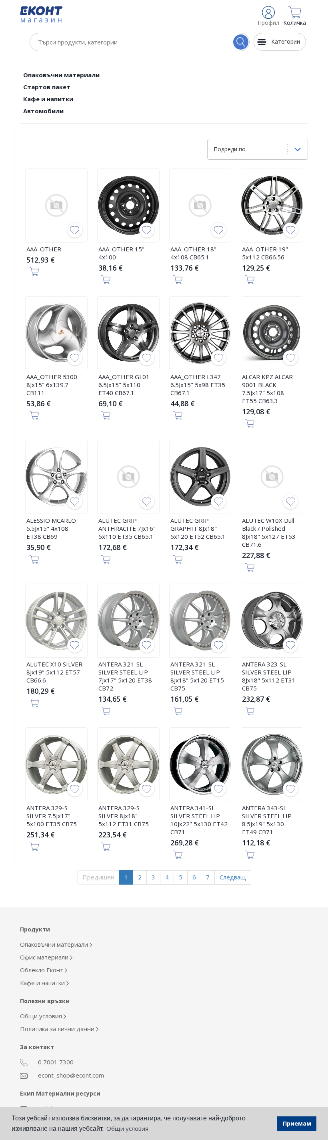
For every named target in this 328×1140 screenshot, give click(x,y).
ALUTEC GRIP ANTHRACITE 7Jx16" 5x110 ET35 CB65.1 (127, 528)
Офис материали (45, 957)
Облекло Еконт (42, 970)
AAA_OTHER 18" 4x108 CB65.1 (193, 253)
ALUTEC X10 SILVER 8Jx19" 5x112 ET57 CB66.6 (54, 672)
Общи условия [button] (127, 1128)
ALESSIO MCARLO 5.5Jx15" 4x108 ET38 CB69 (51, 528)
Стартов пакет (46, 87)
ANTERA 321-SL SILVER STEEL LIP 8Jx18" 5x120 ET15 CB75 (197, 676)
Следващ (233, 877)
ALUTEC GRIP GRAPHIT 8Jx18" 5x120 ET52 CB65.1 (198, 528)
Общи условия (42, 1016)
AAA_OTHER (43, 249)
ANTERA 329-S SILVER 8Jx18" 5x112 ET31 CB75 (123, 816)
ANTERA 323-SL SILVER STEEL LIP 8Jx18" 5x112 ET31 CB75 (269, 676)
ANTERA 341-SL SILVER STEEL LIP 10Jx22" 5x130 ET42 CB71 (199, 820)
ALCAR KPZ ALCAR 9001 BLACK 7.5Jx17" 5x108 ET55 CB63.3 (267, 389)
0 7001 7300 (55, 1062)
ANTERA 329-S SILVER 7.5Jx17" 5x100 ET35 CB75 (51, 816)
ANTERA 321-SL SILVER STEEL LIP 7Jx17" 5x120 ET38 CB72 (125, 676)
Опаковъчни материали (61, 75)
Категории (285, 41)
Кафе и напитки (48, 99)
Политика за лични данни (58, 1029)
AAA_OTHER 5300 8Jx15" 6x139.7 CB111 (51, 385)
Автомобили (43, 111)
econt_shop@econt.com (70, 1075)
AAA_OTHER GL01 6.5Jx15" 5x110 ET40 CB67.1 (124, 385)
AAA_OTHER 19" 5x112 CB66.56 (265, 253)
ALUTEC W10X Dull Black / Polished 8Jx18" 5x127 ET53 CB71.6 (269, 532)
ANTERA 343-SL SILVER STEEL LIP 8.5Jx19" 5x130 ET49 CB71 (267, 820)
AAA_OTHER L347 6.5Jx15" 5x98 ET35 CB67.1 (197, 385)
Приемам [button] (297, 1123)
